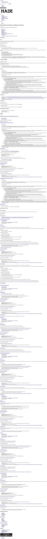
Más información (2, 148)
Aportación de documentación (4, 285)
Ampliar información (3, 473)
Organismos (3, 31)
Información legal (3, 514)
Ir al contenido (1, 0)
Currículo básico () (4, 16)
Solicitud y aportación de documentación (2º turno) (7, 33)
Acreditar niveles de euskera (5, 524)
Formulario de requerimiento (3, 410)
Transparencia (3, 17)
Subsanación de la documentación (5, 353)
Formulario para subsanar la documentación (5, 369)
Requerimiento (2, 394)
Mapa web (3, 515)
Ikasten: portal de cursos (4, 531)
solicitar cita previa (21, 168)
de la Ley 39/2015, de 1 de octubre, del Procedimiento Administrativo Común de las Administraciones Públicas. (28, 262)
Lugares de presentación (3, 163)
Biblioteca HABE (4, 530)
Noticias (2, 19)
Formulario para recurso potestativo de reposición (5, 247)
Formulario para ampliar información (4, 488)
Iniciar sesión (3, 6)
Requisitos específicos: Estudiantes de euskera (6, 122)
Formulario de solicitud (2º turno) (4, 121)
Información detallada (4, 75)
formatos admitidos (17, 151)
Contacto (3, 537)
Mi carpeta (24, 158)
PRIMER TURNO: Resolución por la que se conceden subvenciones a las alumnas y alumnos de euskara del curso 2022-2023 (15, 217)
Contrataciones (3, 525)
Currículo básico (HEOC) (4, 521)
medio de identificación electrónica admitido (13, 222)
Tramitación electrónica (4, 118)
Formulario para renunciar (3, 449)
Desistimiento (2, 317)
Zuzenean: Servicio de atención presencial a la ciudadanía (6, 256)
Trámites (3, 23)
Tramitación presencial (4, 287)
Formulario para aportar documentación (4, 298)
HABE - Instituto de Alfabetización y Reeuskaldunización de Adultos (9, 27)
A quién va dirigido (4, 30)
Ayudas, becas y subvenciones (5, 18)
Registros (3, 526)
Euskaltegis (3, 532)
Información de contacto (4, 32)
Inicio (2, 22)
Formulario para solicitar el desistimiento (4, 331)
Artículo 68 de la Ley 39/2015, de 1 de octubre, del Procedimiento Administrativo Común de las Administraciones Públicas (18, 393)
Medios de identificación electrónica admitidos (7, 159)
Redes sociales (3, 520)
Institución (3, 15)
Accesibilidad (3, 513)
